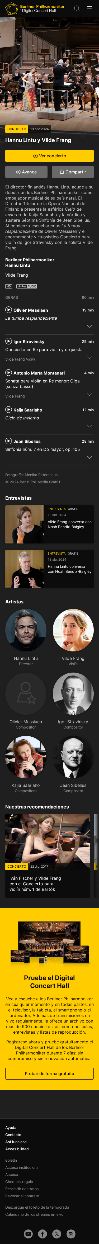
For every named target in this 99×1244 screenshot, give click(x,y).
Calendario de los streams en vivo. (34, 1214)
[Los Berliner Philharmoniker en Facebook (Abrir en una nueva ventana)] (42, 1233)
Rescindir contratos (22, 1188)
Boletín (11, 1160)
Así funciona (16, 1141)
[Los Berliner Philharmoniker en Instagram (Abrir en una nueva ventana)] (71, 1233)
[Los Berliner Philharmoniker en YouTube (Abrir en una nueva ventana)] (28, 1233)
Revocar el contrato (22, 1196)
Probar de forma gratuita (49, 1073)
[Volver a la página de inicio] (34, 8)
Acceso (11, 1174)
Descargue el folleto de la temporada (37, 1207)
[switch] (89, 326)
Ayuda (10, 1127)
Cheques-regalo (19, 1181)
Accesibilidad (17, 1149)
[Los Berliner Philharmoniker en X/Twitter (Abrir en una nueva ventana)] (56, 1233)
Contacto (13, 1134)
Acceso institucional (22, 1167)
